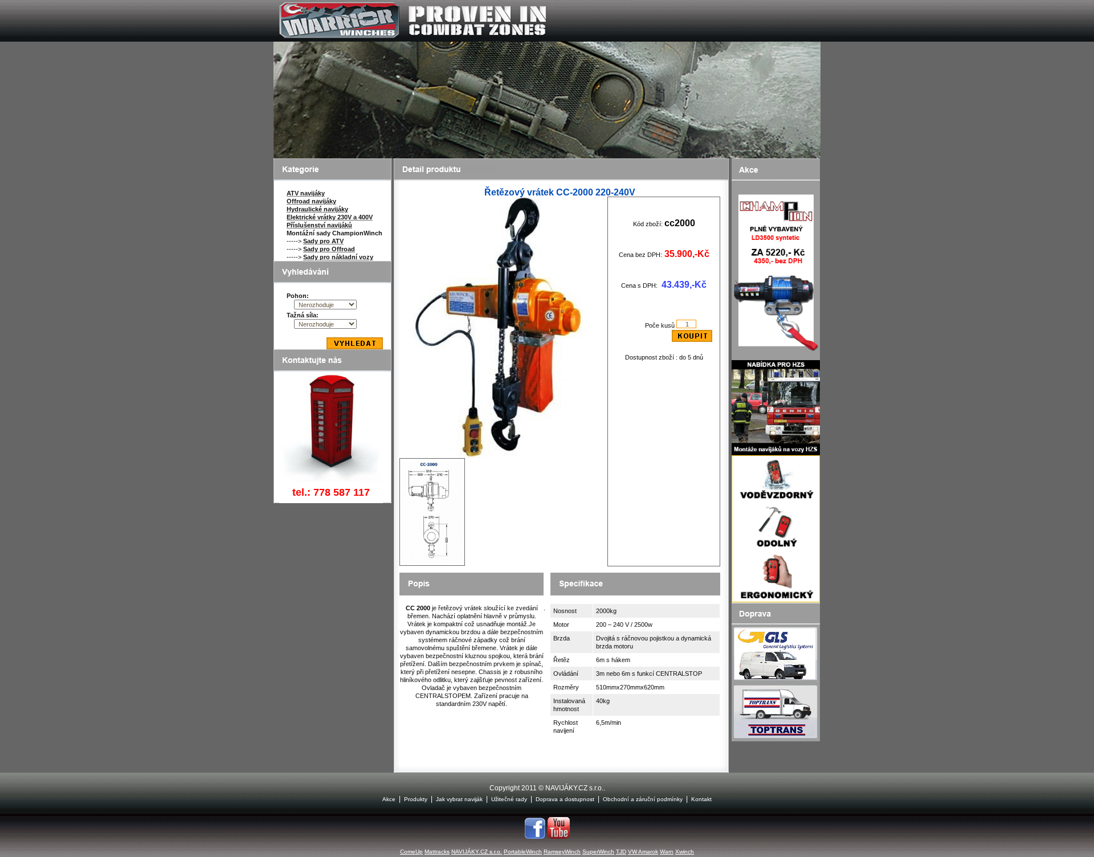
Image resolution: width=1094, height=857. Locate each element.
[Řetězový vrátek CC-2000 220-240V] (503, 455)
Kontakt (701, 799)
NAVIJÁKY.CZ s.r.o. (476, 851)
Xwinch (684, 851)
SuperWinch (598, 851)
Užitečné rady (509, 799)
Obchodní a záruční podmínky (643, 799)
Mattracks (437, 851)
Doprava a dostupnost (565, 799)
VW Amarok (643, 851)
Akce (388, 799)
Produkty (415, 799)
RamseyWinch (562, 851)
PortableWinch (523, 851)
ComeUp (411, 851)
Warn (666, 851)
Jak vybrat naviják (459, 799)
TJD (621, 851)
